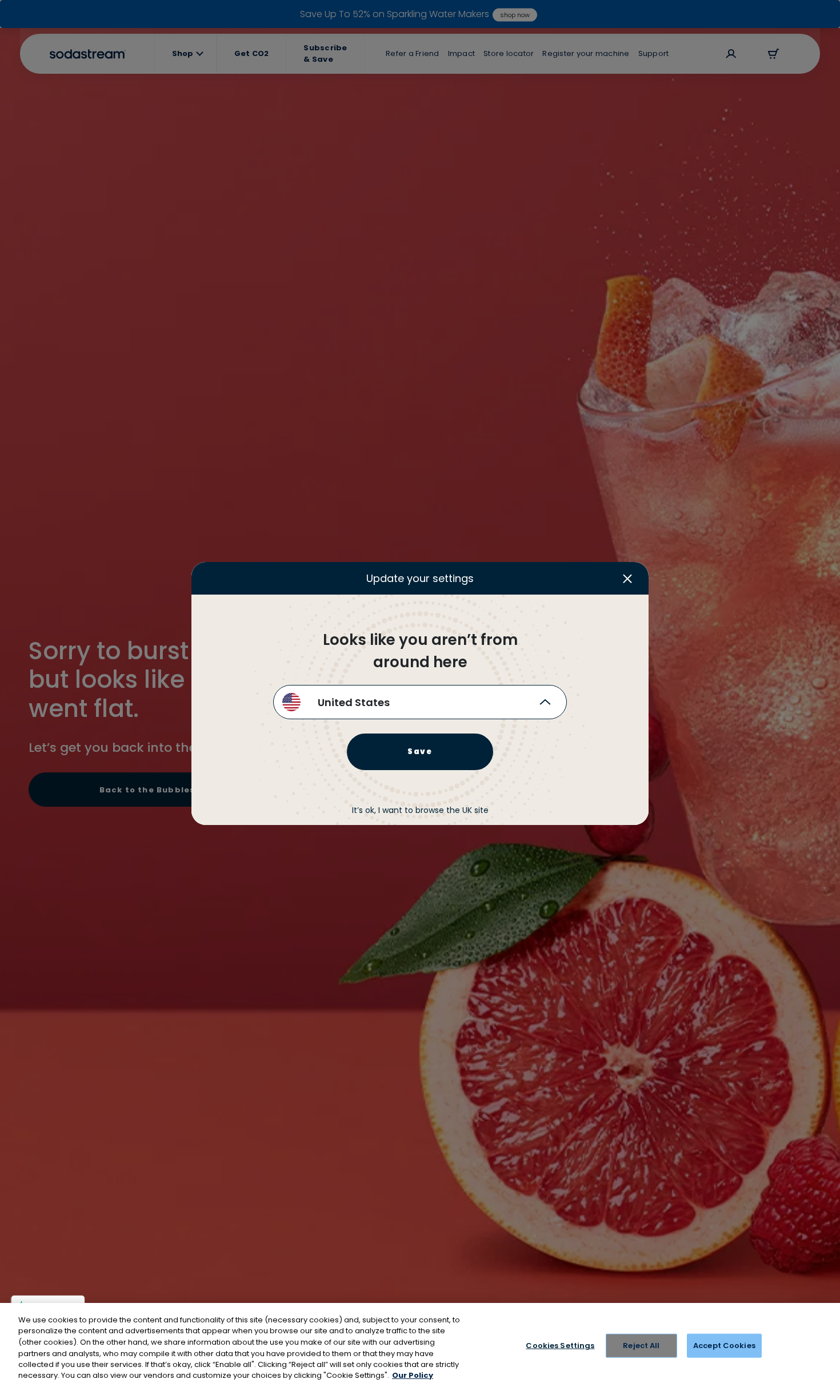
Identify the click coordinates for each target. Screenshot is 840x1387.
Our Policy (412, 1375)
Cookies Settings (560, 1345)
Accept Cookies (724, 1345)
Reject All (641, 1345)
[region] (420, 1345)
